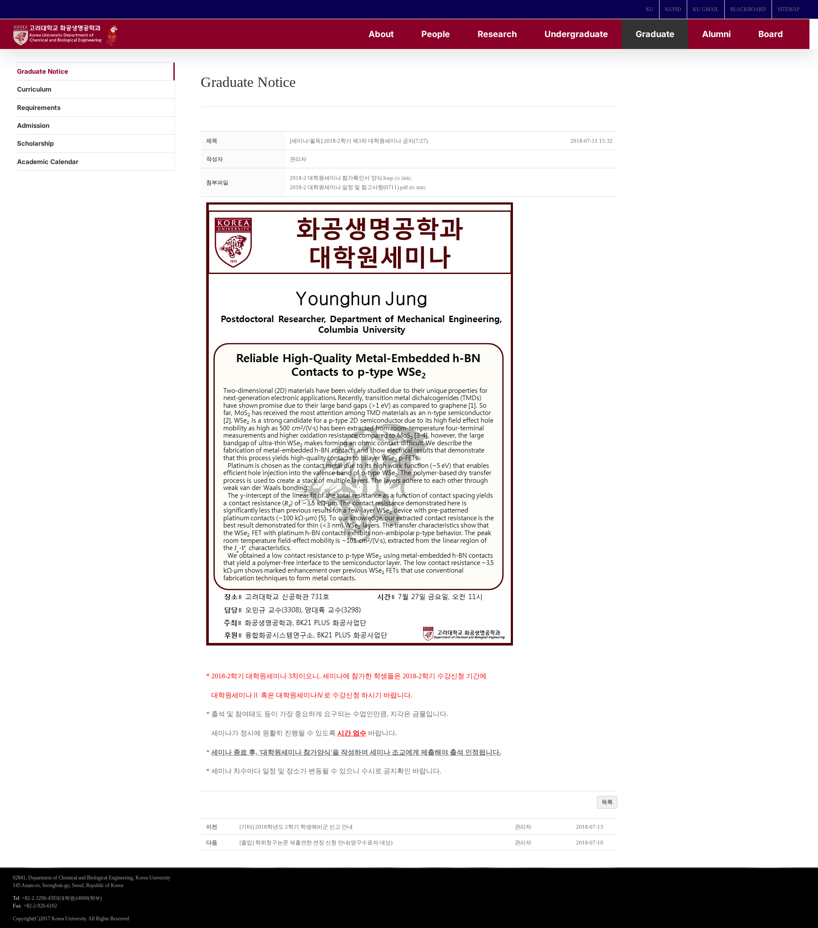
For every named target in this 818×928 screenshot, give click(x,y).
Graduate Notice (42, 71)
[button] (298, 159)
